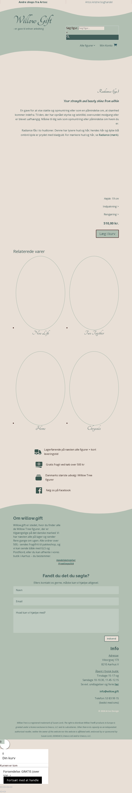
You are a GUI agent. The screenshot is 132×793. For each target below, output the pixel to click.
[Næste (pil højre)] (4, 791)
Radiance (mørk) (108, 135)
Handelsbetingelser (66, 560)
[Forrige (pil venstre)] (1, 791)
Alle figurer (86, 45)
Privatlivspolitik (66, 563)
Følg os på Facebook (58, 490)
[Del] (7, 787)
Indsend (111, 638)
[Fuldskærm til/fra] (4, 787)
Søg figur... (72, 28)
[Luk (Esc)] (11, 787)
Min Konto (106, 45)
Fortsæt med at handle (23, 780)
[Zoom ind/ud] (1, 787)
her (117, 684)
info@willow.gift (109, 691)
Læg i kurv (107, 234)
